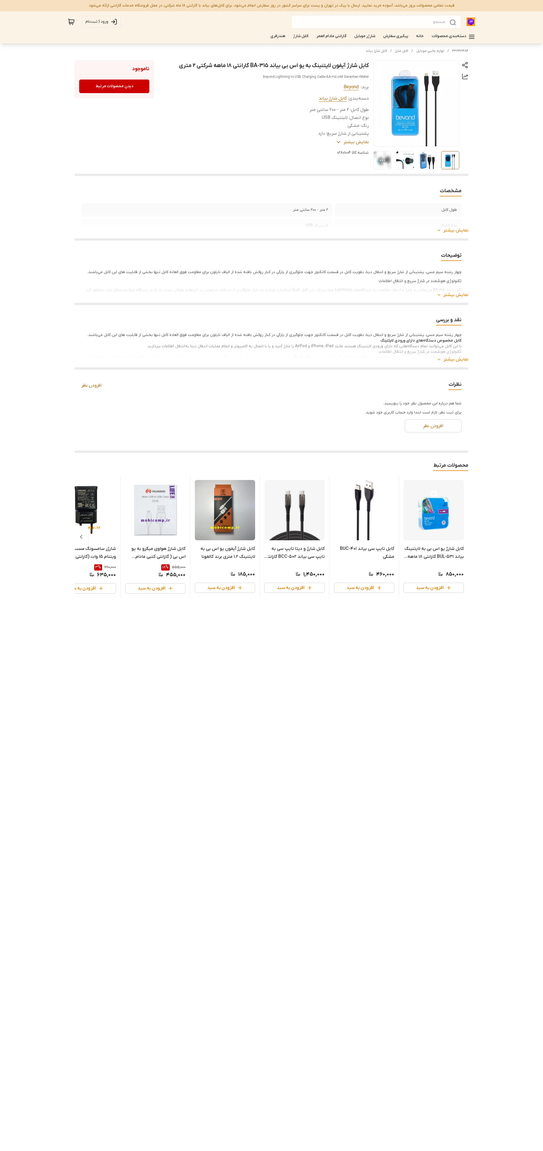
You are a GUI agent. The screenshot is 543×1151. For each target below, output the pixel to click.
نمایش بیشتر (455, 230)
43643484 (460, 51)
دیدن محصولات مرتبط (114, 86)
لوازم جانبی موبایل (430, 51)
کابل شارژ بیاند (376, 51)
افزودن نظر (91, 385)
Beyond (351, 87)
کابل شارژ (401, 51)
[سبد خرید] (71, 21)
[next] (81, 537)
